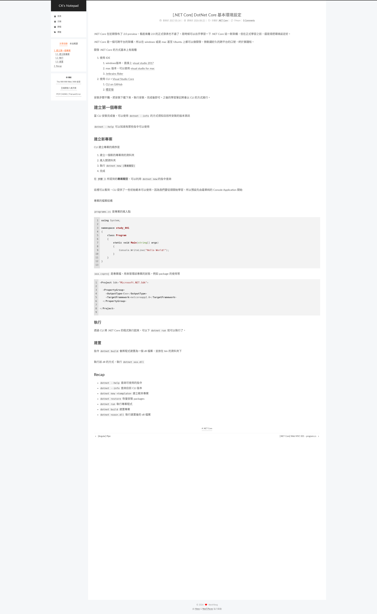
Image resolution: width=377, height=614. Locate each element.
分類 (59, 22)
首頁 (59, 16)
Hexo (197, 609)
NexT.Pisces (207, 609)
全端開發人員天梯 (68, 88)
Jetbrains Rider (114, 74)
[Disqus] (207, 475)
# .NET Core (207, 429)
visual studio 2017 (143, 63)
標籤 (59, 32)
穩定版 (110, 89)
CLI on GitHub (114, 84)
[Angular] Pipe (103, 436)
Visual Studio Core (123, 79)
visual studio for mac (143, 68)
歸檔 (59, 27)
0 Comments (249, 21)
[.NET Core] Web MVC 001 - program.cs (298, 436)
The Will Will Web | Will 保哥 (68, 82)
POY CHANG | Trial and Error (68, 94)
